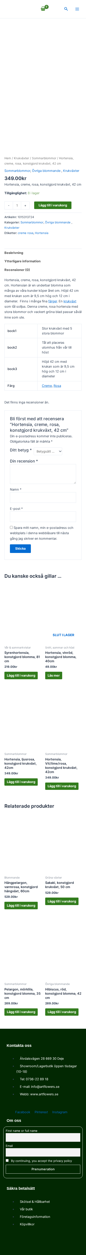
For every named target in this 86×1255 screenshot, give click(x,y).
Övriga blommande (46, 171)
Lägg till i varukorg (53, 205)
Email (9, 1146)
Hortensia (41, 233)
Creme (47, 386)
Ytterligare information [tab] (22, 261)
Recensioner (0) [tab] (17, 270)
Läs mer (54, 675)
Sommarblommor (44, 158)
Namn (15, 489)
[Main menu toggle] (77, 9)
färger (52, 301)
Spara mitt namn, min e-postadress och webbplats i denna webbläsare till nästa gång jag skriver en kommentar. (41, 533)
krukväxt (70, 301)
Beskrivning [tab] (13, 253)
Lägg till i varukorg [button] (21, 675)
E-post (16, 509)
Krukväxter (21, 158)
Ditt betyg (21, 450)
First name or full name (21, 1130)
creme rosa (25, 233)
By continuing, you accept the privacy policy (41, 1161)
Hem (7, 158)
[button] (66, 9)
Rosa (57, 386)
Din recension (24, 461)
